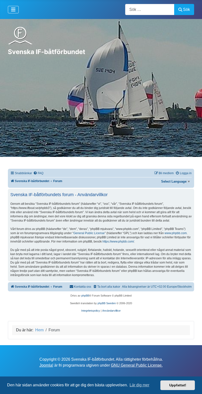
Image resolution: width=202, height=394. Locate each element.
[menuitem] (38, 173)
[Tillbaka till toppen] (193, 385)
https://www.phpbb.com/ (118, 241)
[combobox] (149, 9)
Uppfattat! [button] (177, 385)
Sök (186, 9)
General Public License (89, 233)
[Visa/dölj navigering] (13, 9)
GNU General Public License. (137, 365)
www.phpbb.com (176, 233)
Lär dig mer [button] (139, 385)
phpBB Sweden (107, 303)
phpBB (85, 295)
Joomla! (46, 365)
